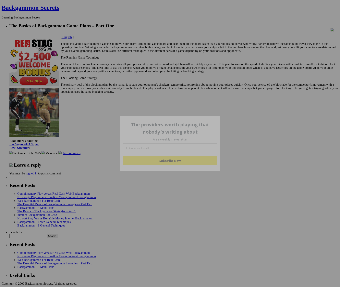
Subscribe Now (170, 160)
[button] (170, 128)
